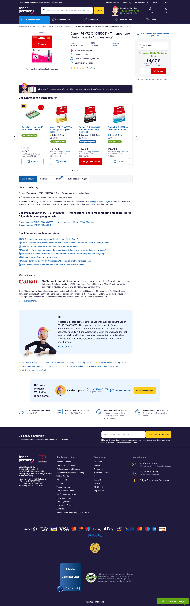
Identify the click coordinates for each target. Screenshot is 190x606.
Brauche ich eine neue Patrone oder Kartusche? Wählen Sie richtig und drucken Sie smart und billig (65, 243)
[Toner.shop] (26, 10)
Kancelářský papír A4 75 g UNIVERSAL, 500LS (32, 128)
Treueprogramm (63, 487)
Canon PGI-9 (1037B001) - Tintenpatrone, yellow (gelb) (61, 129)
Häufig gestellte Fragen (77, 179)
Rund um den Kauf (65, 457)
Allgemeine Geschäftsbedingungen (71, 472)
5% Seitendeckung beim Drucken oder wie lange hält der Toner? (49, 239)
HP (95, 476)
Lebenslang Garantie (65, 505)
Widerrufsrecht (62, 476)
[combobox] (153, 46)
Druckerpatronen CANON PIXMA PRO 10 (36, 225)
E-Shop (32, 26)
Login (150, 12)
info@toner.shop (123, 390)
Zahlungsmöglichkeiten (66, 465)
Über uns (98, 462)
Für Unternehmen (141, 2)
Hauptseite (23, 26)
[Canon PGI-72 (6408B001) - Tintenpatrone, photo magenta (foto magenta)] (42, 64)
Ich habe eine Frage (144, 390)
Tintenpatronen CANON (32, 366)
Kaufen (160, 71)
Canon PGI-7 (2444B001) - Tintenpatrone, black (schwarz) (89, 129)
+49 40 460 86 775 (129, 10)
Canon (114, 45)
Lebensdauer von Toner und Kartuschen (39, 257)
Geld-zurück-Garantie (65, 491)
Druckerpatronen (44, 26)
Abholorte (60, 509)
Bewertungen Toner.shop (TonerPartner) (73, 512)
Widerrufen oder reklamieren (68, 469)
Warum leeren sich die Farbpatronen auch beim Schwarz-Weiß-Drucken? (53, 264)
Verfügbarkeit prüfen (90, 161)
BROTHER (98, 487)
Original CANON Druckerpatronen (112, 362)
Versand (159, 64)
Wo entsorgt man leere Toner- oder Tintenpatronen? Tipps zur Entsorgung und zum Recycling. (63, 253)
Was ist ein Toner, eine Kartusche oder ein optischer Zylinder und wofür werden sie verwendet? (63, 250)
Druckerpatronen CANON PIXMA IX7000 (36, 222)
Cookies (59, 483)
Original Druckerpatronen (81, 362)
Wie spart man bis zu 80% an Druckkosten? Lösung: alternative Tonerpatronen (56, 261)
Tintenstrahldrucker (74, 366)
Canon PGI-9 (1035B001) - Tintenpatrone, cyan (118, 128)
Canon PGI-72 (68, 26)
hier (135, 443)
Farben (58, 179)
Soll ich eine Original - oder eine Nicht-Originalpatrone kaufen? (49, 246)
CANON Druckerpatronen (53, 362)
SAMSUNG (98, 483)
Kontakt (154, 2)
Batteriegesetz (62, 501)
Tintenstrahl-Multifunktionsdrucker (104, 366)
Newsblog (127, 2)
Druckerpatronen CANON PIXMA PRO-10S (76, 222)
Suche (99, 10)
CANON (57, 26)
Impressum (99, 491)
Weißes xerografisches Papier (35, 370)
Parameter (44, 179)
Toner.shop (99, 457)
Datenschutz (61, 480)
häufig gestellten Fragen (100, 201)
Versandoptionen (112, 2)
